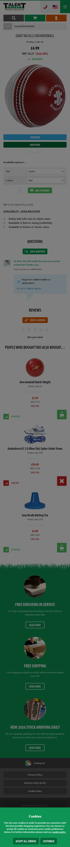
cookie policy (59, 832)
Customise (48, 841)
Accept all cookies (26, 841)
